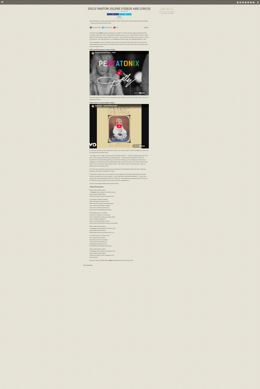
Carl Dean (111, 171)
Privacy (167, 8)
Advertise (168, 9)
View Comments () (87, 265)
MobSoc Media (162, 9)
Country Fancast (15, 2)
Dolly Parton (134, 35)
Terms (171, 8)
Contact (172, 9)
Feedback (163, 8)
